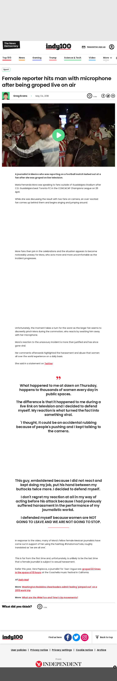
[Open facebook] (68, 637)
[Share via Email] (113, 96)
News (22, 57)
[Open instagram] (85, 637)
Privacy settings (62, 650)
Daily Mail (23, 579)
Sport (6, 69)
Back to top (106, 637)
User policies (19, 650)
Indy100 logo (58, 46)
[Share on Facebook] (103, 96)
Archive (101, 650)
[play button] (58, 135)
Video (92, 57)
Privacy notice (39, 650)
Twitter (48, 363)
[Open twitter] (76, 637)
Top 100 (6, 57)
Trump (53, 57)
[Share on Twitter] (108, 96)
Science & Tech (72, 57)
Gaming (37, 57)
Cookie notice (84, 650)
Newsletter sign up (96, 47)
